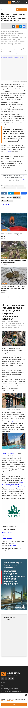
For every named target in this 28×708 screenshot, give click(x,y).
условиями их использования (7, 700)
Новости (7, 9)
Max (23, 175)
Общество (13, 187)
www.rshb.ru (8, 151)
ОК (14, 704)
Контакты (3, 682)
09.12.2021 (5, 24)
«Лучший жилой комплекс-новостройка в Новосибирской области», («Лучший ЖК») (13, 484)
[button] (26, 695)
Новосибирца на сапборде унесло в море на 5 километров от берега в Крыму (12, 235)
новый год (21, 185)
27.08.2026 (4, 238)
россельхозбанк (21, 187)
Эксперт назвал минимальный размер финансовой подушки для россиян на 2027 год (13, 288)
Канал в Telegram (7, 201)
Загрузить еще (14, 297)
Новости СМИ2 (6, 619)
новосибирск (14, 185)
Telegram (23, 179)
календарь (7, 185)
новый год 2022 (5, 187)
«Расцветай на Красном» (18, 422)
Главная (3, 9)
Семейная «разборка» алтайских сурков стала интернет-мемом (13, 261)
